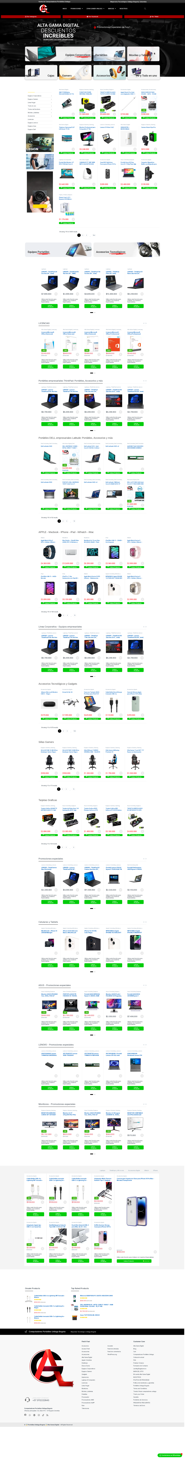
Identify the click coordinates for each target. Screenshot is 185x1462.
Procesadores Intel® (88, 1403)
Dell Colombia (45, 443)
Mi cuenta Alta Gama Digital (141, 1374)
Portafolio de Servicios (140, 1400)
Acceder (110, 1346)
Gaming (91, 89)
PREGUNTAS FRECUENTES (141, 1403)
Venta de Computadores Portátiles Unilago (54, 2)
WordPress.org (112, 1354)
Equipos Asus (32, 126)
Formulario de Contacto (140, 1366)
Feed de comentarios (114, 1351)
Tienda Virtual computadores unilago (144, 1391)
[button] (145, 9)
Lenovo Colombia (105, 124)
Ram (83, 1405)
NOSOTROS (123, 9)
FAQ (134, 1360)
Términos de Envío (139, 1405)
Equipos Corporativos (34, 96)
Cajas (51, 75)
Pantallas (84, 1394)
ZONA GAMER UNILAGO (94, 9)
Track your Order (138, 1394)
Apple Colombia (110, 574)
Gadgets (84, 1374)
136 (75, 731)
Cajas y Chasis (63, 194)
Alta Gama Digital (63, 89)
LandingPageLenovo (139, 1368)
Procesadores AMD (88, 1400)
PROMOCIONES (76, 9)
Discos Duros (86, 1366)
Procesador (85, 1397)
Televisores (85, 1408)
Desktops (85, 1363)
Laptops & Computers (65, 159)
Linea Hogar (31, 102)
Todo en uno (32, 106)
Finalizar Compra (138, 1363)
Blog (134, 1349)
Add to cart (93, 114)
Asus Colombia (104, 89)
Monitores (85, 1388)
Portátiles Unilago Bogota (141, 1385)
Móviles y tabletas (33, 112)
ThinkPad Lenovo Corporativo (48, 387)
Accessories (144, 89)
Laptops (43, 269)
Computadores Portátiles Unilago (143, 1354)
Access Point (86, 1349)
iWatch (43, 537)
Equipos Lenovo (33, 122)
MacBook (65, 537)
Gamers (67, 75)
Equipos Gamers (33, 99)
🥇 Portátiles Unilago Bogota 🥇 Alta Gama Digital (42, 1425)
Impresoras (85, 1377)
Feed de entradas (113, 1349)
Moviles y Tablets (139, 55)
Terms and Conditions (140, 1388)
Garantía (135, 1397)
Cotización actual (138, 1357)
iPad (107, 537)
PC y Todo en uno (146, 75)
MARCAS (111, 9)
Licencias (31, 119)
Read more (73, 114)
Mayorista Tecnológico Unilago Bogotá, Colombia (128, 2)
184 (94, 235)
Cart (134, 1351)
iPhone (155, 1170)
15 (74, 615)
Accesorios (103, 75)
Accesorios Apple (126, 89)
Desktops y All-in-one (117, 1170)
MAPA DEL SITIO (138, 1371)
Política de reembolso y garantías (143, 1383)
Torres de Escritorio (34, 109)
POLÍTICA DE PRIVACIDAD (141, 1380)
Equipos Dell (32, 129)
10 (74, 521)
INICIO (65, 9)
